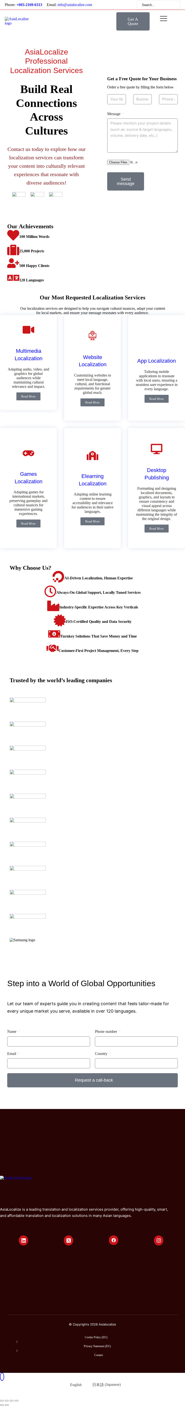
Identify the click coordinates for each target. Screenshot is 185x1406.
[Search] (173, 5)
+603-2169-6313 (29, 5)
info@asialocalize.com (75, 5)
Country (101, 1054)
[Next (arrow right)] (7, 1405)
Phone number (106, 1031)
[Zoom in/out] (16, 1400)
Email (12, 1054)
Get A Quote (133, 21)
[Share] (7, 1400)
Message (114, 114)
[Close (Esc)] (2, 1400)
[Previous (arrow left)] (2, 1405)
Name (12, 1031)
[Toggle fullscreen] (11, 1400)
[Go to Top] (2, 1377)
